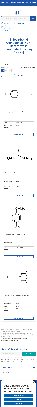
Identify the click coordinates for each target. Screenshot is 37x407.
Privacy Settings (19, 395)
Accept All (18, 403)
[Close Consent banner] (34, 381)
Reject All (18, 399)
